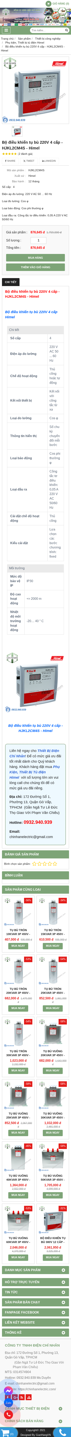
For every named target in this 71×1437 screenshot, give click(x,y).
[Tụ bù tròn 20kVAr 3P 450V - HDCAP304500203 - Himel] (18, 971)
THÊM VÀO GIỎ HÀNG (35, 267)
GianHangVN (43, 1435)
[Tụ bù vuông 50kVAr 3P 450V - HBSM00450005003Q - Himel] (53, 1157)
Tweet (30, 161)
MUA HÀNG (35, 257)
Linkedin (50, 161)
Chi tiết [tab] (11, 282)
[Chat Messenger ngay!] (8, 1391)
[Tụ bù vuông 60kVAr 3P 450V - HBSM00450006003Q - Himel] (18, 1220)
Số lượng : (13, 240)
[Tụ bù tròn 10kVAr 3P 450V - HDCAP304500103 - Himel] (18, 912)
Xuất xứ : (20, 175)
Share (11, 161)
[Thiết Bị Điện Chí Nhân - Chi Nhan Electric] (35, 25)
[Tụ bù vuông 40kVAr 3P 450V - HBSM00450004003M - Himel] (18, 1157)
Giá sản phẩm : (16, 232)
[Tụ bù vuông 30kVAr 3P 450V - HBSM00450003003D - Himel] (53, 1095)
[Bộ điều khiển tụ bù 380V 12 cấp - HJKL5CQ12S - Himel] (53, 1220)
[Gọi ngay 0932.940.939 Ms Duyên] (8, 1415)
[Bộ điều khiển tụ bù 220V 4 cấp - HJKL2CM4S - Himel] (35, 90)
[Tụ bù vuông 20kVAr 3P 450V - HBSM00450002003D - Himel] (53, 1033)
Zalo (8, 1403)
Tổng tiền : (13, 247)
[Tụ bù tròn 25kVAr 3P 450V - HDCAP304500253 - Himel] (53, 971)
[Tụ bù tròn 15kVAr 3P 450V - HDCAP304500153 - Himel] (53, 912)
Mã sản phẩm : (16, 170)
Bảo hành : (19, 181)
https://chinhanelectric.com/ (37, 1389)
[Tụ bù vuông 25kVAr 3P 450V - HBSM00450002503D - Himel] (18, 1095)
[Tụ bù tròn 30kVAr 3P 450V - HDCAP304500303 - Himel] (18, 1033)
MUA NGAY (18, 946)
